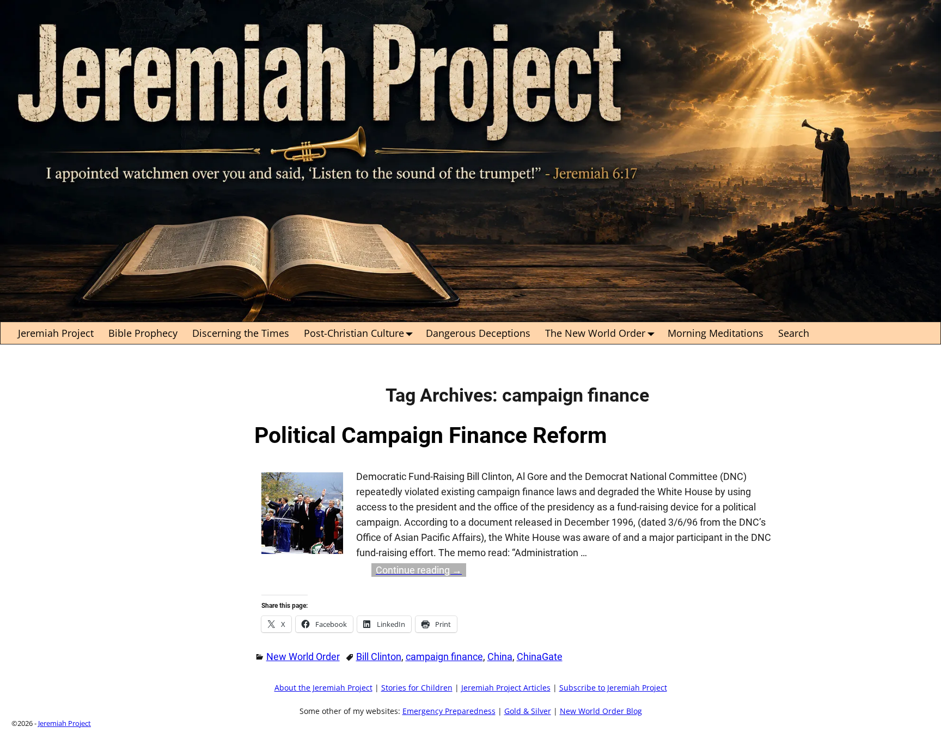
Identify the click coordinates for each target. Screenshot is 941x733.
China (499, 656)
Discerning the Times (240, 333)
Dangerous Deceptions (478, 333)
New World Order (303, 656)
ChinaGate (540, 656)
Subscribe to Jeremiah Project (613, 688)
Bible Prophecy (143, 333)
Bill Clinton (378, 656)
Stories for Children (417, 688)
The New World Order (595, 333)
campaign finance (444, 656)
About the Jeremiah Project (323, 688)
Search (793, 333)
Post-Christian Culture (354, 333)
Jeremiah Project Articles (506, 688)
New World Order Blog (601, 711)
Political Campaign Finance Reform (430, 435)
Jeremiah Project (56, 333)
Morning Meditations (715, 333)
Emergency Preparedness (449, 711)
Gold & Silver (527, 711)
